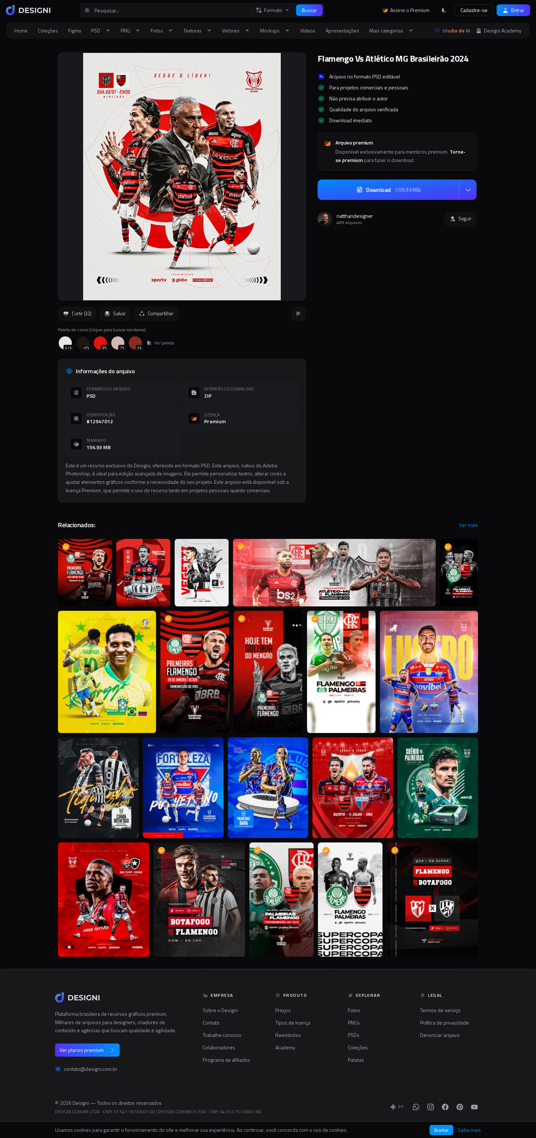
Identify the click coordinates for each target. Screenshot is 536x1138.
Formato (273, 10)
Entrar (517, 10)
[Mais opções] (468, 190)
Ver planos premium (81, 1050)
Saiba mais (469, 1130)
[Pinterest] (459, 1107)
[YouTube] (474, 1107)
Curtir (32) (81, 313)
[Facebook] (445, 1107)
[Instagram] (430, 1107)
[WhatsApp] (416, 1107)
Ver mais (468, 525)
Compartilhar (161, 313)
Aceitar (441, 1130)
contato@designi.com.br (90, 1069)
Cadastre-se (474, 10)
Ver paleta (164, 343)
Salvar (119, 313)
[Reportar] (298, 313)
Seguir (464, 218)
